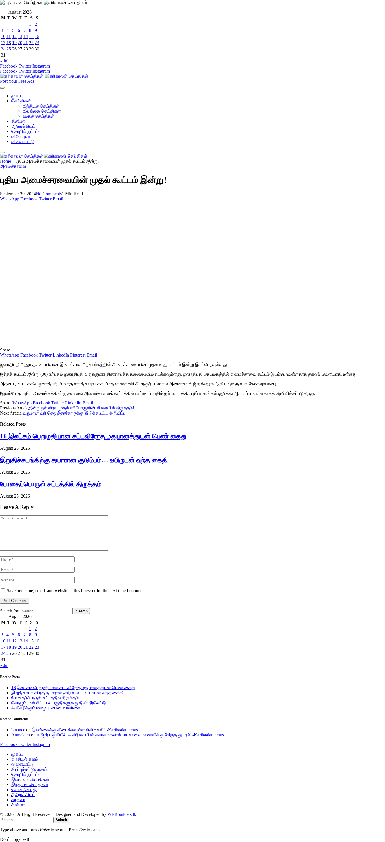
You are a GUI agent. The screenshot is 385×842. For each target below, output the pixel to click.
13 (20, 36)
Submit (61, 820)
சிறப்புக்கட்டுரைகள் (29, 769)
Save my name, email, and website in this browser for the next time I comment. (77, 590)
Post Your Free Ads (17, 81)
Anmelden (20, 735)
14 (25, 36)
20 (20, 42)
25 (8, 48)
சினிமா (18, 121)
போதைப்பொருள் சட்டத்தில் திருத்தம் (50, 484)
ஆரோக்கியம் (23, 126)
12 (14, 36)
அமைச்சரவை (13, 166)
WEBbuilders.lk (121, 814)
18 (8, 42)
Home (5, 161)
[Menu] (2, 88)
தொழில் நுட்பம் (25, 131)
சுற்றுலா (18, 799)
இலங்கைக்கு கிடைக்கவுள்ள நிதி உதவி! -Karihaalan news (85, 729)
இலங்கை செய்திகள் (42, 111)
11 (8, 36)
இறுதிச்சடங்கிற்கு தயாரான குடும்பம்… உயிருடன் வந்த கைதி (84, 460)
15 (31, 36)
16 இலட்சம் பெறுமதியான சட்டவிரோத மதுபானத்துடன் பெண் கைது (93, 436)
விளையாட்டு (22, 141)
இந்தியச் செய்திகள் (41, 106)
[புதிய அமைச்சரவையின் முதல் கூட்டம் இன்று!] (111, 344)
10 (3, 36)
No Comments (49, 193)
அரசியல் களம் (24, 759)
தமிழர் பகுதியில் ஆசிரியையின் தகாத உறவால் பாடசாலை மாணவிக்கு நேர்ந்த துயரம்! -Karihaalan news (130, 735)
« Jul (4, 61)
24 (3, 48)
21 (25, 42)
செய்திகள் (21, 100)
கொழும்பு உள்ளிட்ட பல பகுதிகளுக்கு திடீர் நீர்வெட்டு (58, 702)
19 (14, 42)
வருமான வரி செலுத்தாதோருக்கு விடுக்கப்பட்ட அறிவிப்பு (74, 413)
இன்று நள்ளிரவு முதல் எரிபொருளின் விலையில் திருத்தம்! (81, 408)
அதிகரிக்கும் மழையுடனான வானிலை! (46, 708)
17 (3, 42)
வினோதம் (20, 136)
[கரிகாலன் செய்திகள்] (44, 76)
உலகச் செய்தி (24, 789)
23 (37, 42)
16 (37, 36)
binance (18, 729)
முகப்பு (17, 95)
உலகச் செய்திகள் (39, 116)
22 (31, 42)
